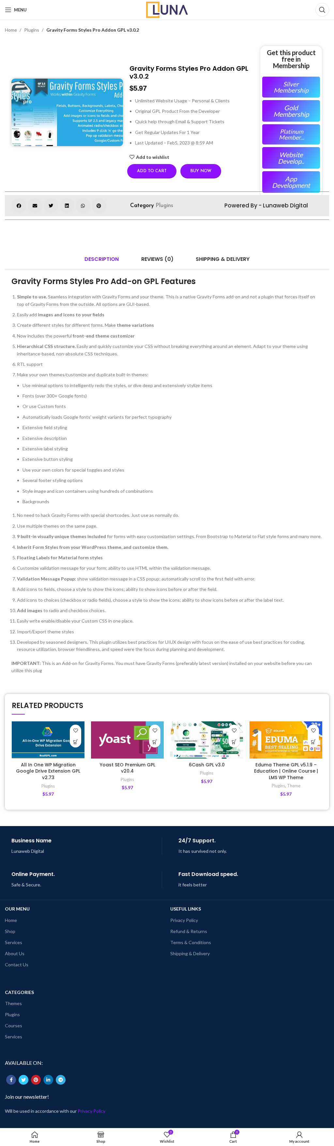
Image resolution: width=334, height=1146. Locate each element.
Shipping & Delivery (190, 953)
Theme (293, 785)
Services (13, 942)
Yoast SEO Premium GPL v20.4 (127, 768)
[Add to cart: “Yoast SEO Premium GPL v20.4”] (154, 741)
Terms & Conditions (190, 942)
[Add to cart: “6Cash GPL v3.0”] (234, 741)
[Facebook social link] (11, 1080)
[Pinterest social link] (36, 1080)
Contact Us (16, 964)
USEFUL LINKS (185, 909)
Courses (13, 1025)
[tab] (101, 259)
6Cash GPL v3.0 (207, 764)
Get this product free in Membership (291, 59)
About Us (14, 953)
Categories (19, 992)
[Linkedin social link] (48, 1080)
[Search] (322, 9)
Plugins (32, 30)
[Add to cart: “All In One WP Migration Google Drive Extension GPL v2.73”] (75, 741)
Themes (13, 1003)
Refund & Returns (188, 931)
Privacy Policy (184, 920)
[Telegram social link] (61, 1080)
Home (11, 30)
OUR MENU (17, 909)
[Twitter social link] (23, 1080)
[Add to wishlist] (75, 730)
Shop (10, 931)
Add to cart (152, 171)
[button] (19, 205)
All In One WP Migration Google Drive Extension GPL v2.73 (48, 771)
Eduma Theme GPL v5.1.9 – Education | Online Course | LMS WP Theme (286, 771)
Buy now (200, 171)
